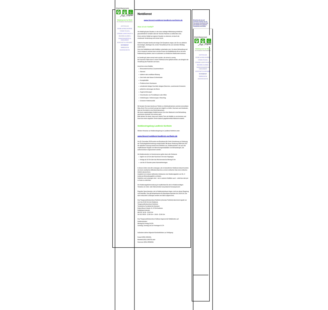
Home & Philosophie (124, 28)
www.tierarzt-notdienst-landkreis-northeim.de (163, 20)
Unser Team (124, 31)
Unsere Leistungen (124, 33)
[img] (124, 12)
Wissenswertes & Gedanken (124, 39)
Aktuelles (125, 26)
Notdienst (125, 45)
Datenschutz (125, 50)
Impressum (125, 47)
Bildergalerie (124, 36)
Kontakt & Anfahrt (124, 42)
